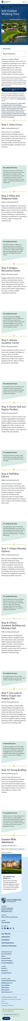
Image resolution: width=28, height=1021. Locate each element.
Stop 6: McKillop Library (13, 110)
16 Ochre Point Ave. (12, 128)
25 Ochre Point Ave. (12, 480)
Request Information (8, 845)
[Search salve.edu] (23, 2)
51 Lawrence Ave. (11, 413)
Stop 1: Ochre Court (11, 103)
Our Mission (6, 934)
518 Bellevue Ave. (11, 773)
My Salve (4, 970)
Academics (5, 940)
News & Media (5, 985)
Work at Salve (5, 989)
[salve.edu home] (6, 2)
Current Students (6, 953)
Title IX (3, 1001)
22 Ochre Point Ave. (12, 702)
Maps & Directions (6, 911)
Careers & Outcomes (8, 946)
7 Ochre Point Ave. (12, 202)
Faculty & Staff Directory (8, 980)
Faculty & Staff (5, 958)
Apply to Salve (6, 852)
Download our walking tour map (14, 89)
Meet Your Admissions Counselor (12, 849)
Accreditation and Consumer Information (11, 999)
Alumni (3, 956)
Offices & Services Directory (9, 917)
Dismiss (6, 1018)
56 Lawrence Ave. (11, 346)
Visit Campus (7, 7)
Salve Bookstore (6, 992)
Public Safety (5, 987)
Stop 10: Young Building (7, 117)
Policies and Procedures (7, 1005)
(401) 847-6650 (5, 922)
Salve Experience (7, 943)
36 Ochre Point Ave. (12, 631)
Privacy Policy (4, 1003)
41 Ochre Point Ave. (12, 554)
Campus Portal (5, 973)
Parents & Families (6, 960)
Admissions (5, 937)
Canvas (3, 968)
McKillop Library (6, 983)
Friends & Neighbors (7, 963)
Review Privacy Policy (11, 1014)
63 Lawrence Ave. (11, 274)
